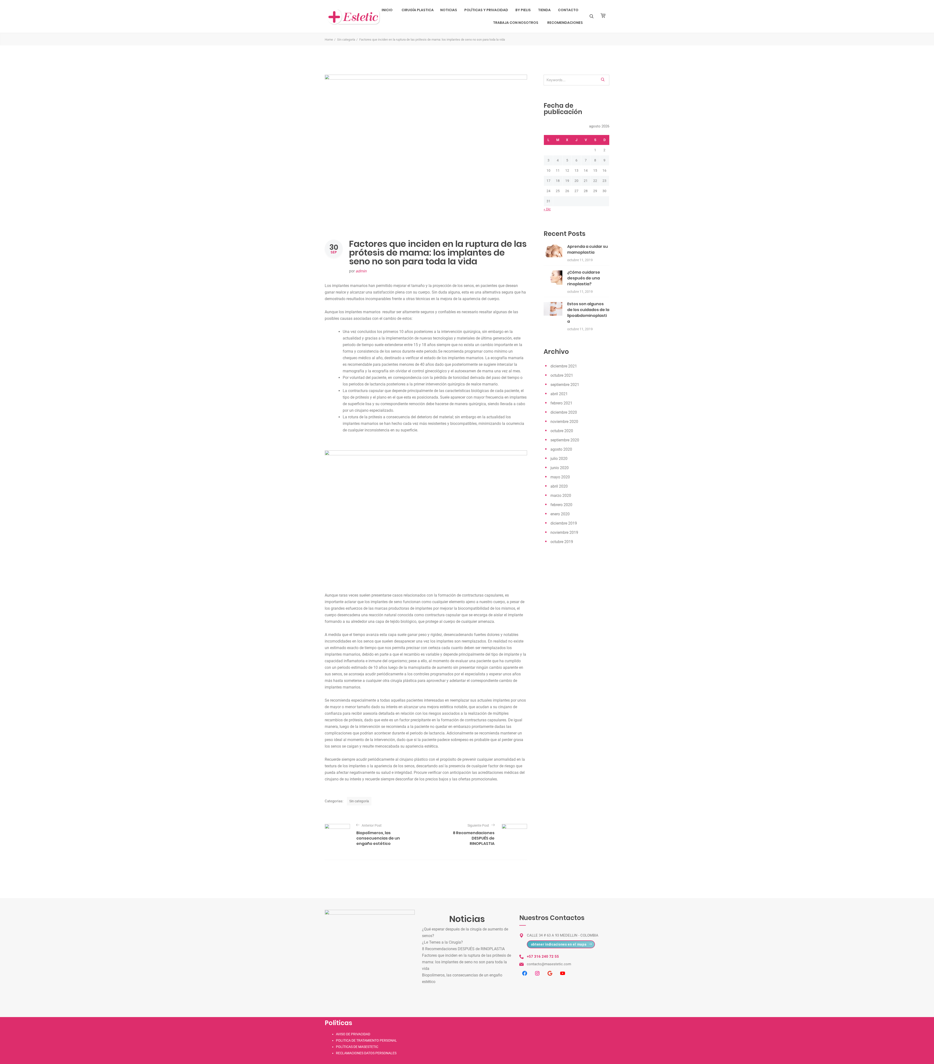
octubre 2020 (561, 431)
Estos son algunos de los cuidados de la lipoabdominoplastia (588, 312)
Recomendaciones (565, 22)
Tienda (544, 10)
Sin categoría (346, 39)
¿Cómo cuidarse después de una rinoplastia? (583, 278)
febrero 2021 (561, 403)
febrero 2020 (561, 504)
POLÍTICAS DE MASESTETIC (357, 1047)
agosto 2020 (561, 449)
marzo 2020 (560, 495)
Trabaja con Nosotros (515, 22)
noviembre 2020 (564, 421)
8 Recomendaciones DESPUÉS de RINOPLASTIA (463, 949)
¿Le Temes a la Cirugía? (442, 942)
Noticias (448, 10)
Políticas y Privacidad (486, 10)
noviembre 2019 (564, 532)
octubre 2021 (561, 375)
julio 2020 (558, 458)
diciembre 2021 (563, 366)
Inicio (387, 10)
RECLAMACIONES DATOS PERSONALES (366, 1053)
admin (361, 271)
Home (329, 39)
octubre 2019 (561, 541)
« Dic (547, 209)
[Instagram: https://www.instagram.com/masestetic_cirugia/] (537, 973)
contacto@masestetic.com (549, 964)
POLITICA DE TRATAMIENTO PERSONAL (366, 1040)
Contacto (568, 10)
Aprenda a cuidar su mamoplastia (587, 249)
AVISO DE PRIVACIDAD (353, 1034)
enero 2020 (560, 514)
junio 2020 (559, 467)
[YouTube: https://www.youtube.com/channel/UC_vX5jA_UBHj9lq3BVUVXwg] (562, 973)
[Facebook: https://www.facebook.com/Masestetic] (524, 973)
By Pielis (523, 10)
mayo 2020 (560, 477)
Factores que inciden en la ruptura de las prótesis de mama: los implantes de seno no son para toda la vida (466, 962)
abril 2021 (559, 394)
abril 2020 (559, 486)
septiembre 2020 (564, 440)
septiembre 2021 (564, 384)
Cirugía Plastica (418, 10)
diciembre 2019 (563, 523)
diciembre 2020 (563, 412)
